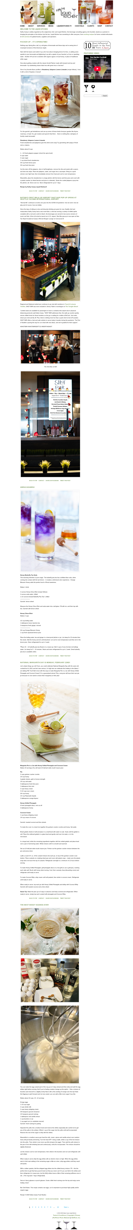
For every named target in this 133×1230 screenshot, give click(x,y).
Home (22, 26)
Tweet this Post (65, 191)
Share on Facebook (52, 191)
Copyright (70, 1215)
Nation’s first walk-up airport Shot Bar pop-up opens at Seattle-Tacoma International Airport (48, 198)
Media (50, 26)
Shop (99, 26)
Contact (109, 26)
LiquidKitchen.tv (64, 26)
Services (41, 26)
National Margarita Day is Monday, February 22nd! (45, 662)
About (31, 26)
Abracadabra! (27, 487)
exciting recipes (89, 34)
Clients (90, 26)
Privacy (77, 1215)
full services (26, 36)
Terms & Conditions (59, 1215)
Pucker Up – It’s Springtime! (34, 42)
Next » (66, 1207)
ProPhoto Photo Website (61, 1217)
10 (58, 1207)
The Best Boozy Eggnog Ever (34, 905)
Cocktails (79, 26)
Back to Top (33, 191)
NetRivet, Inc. (76, 1217)
